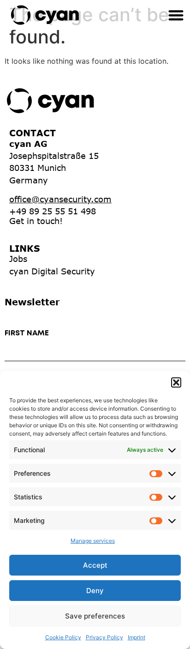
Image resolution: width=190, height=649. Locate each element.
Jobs (18, 259)
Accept (95, 565)
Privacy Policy (104, 637)
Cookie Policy (63, 637)
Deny (95, 590)
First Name (27, 333)
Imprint (136, 637)
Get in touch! (36, 221)
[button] (176, 382)
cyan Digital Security (52, 271)
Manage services (93, 540)
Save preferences (95, 616)
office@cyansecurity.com (60, 199)
